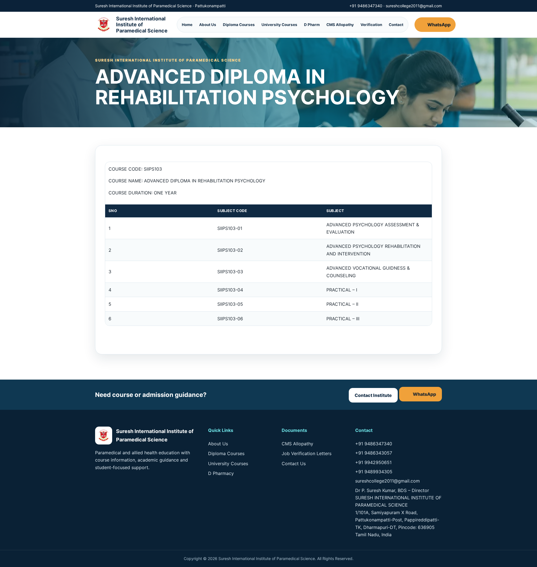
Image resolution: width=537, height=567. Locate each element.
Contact (396, 24)
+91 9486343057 (373, 453)
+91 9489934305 (373, 471)
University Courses (279, 24)
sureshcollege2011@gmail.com (414, 5)
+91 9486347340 (365, 5)
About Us (207, 24)
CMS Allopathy (340, 24)
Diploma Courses (239, 24)
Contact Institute (373, 395)
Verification (371, 24)
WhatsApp (439, 24)
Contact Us (294, 463)
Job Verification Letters (306, 453)
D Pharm (312, 24)
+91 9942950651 (373, 462)
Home (187, 24)
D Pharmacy (221, 473)
